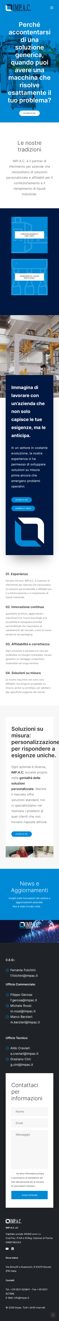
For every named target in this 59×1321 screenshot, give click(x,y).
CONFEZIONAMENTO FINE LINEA (30, 235)
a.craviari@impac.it (24, 1054)
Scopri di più (29, 113)
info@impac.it (21, 1297)
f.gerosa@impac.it (23, 1000)
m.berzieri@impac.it (25, 1022)
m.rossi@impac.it (23, 1011)
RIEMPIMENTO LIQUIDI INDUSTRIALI (30, 277)
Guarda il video (23, 508)
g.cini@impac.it (21, 1065)
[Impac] (18, 7)
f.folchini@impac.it (24, 976)
